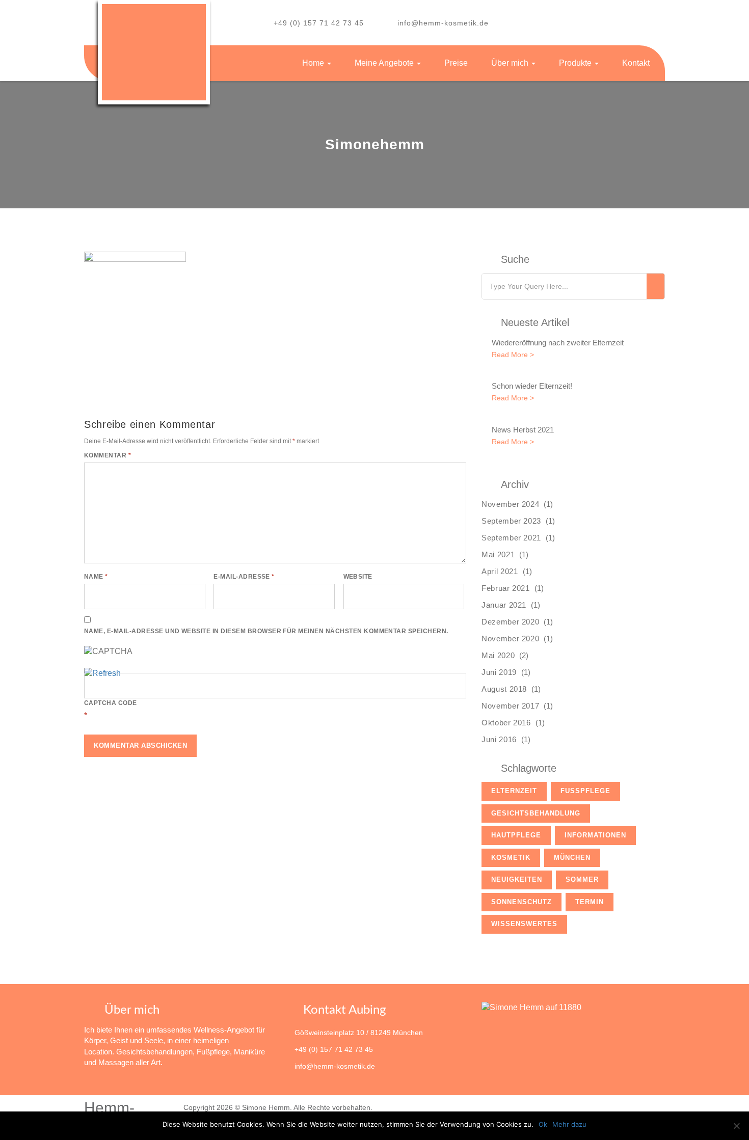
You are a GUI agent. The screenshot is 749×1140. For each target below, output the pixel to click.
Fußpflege (585, 791)
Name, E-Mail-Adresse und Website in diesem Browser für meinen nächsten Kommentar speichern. (266, 631)
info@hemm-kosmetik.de (443, 23)
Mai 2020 (498, 655)
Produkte (576, 63)
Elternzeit (514, 791)
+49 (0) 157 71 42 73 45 (319, 23)
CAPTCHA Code (110, 703)
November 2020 (510, 638)
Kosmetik (510, 857)
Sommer (582, 879)
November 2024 (510, 504)
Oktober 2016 (506, 722)
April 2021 (499, 571)
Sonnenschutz (521, 902)
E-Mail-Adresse (244, 576)
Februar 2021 (505, 588)
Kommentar (107, 455)
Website (357, 576)
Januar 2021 (503, 605)
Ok (543, 1124)
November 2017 (510, 705)
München (572, 857)
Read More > (513, 354)
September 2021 (511, 537)
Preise (456, 63)
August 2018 (504, 689)
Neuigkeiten (516, 879)
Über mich (510, 63)
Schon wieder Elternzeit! (532, 386)
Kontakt (636, 63)
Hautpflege (516, 835)
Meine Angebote (385, 63)
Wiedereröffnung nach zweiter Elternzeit (558, 342)
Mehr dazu (569, 1124)
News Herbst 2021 (523, 429)
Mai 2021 (498, 554)
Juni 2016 (499, 739)
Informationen (595, 835)
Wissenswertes (524, 924)
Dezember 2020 (510, 621)
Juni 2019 (499, 672)
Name (96, 576)
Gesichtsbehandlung (535, 813)
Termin (589, 902)
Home (314, 63)
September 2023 (511, 521)
